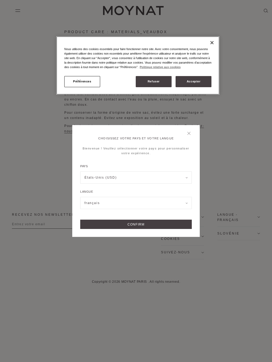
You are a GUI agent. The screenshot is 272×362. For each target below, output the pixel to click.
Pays (84, 166)
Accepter (194, 81)
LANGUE (86, 191)
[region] (137, 65)
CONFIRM (136, 224)
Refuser (154, 81)
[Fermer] (190, 133)
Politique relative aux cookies (160, 67)
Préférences (82, 81)
